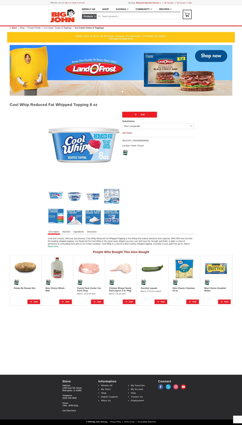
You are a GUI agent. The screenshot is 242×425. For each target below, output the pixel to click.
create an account (78, 3)
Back (14, 28)
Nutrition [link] (66, 232)
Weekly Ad (106, 385)
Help (190, 3)
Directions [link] (92, 232)
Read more (53, 246)
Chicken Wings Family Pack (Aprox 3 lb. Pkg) (120, 289)
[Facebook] (160, 386)
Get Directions (69, 410)
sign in (67, 3)
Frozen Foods (34, 28)
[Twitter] (168, 386)
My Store (106, 389)
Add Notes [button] (127, 133)
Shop (22, 28)
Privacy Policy (115, 422)
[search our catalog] (99, 16)
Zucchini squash (149, 288)
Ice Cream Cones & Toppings (89, 28)
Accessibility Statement (147, 422)
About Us (106, 400)
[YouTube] (175, 386)
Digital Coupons (109, 397)
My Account (181, 3)
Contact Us (137, 397)
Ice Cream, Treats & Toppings (58, 28)
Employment (137, 400)
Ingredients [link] (78, 232)
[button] (149, 3)
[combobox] (89, 16)
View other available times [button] (121, 38)
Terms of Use (129, 422)
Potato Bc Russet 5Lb (24, 288)
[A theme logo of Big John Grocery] (62, 15)
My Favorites (169, 3)
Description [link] (54, 232)
